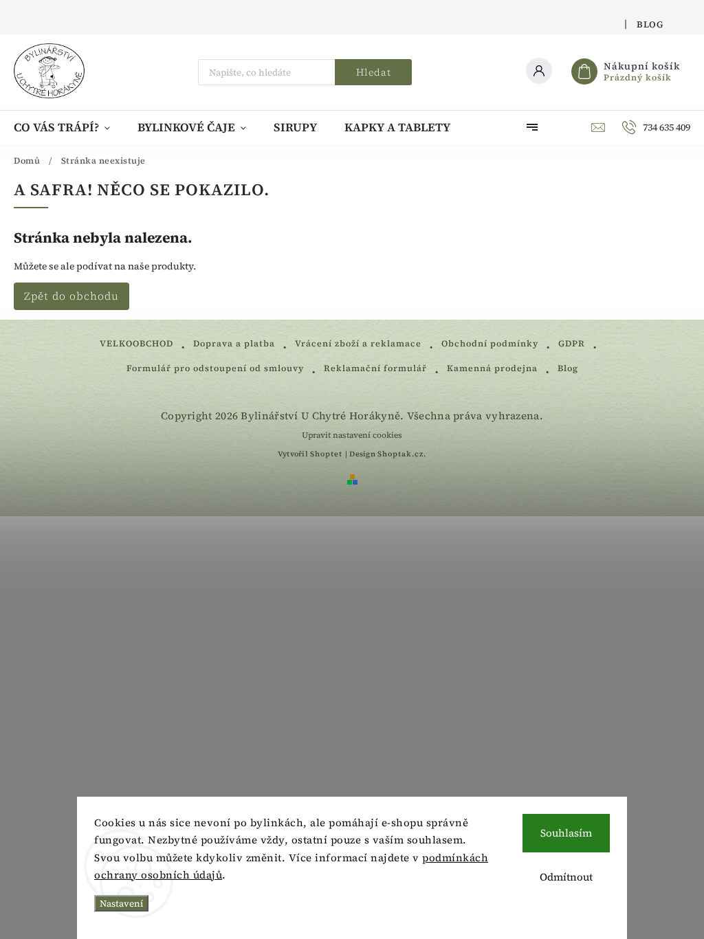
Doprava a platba (234, 343)
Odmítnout (566, 877)
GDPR (571, 343)
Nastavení (121, 903)
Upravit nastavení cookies (352, 435)
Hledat (373, 72)
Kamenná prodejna (492, 368)
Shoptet (326, 454)
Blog (650, 24)
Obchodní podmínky (489, 343)
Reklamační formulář (375, 368)
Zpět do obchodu (71, 296)
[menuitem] (69, 127)
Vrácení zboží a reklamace (358, 343)
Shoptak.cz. (401, 454)
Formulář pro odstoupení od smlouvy (215, 368)
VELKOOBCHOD (136, 343)
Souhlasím (566, 833)
